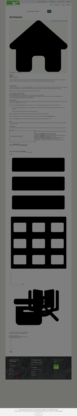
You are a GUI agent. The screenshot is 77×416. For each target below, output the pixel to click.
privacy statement (59, 411)
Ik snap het (38, 413)
